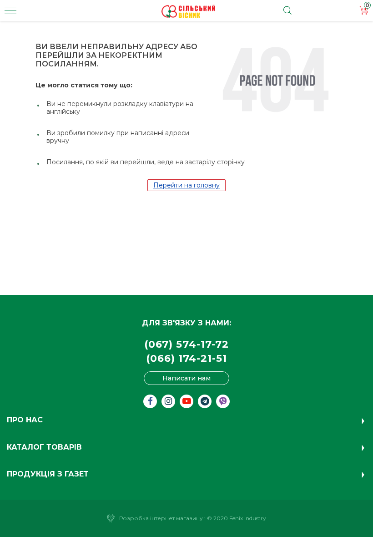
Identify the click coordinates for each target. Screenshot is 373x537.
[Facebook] (150, 401)
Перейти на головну (186, 185)
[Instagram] (168, 401)
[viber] (223, 401)
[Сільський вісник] (188, 11)
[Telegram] (205, 401)
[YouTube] (186, 401)
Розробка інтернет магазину (161, 518)
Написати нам (186, 378)
